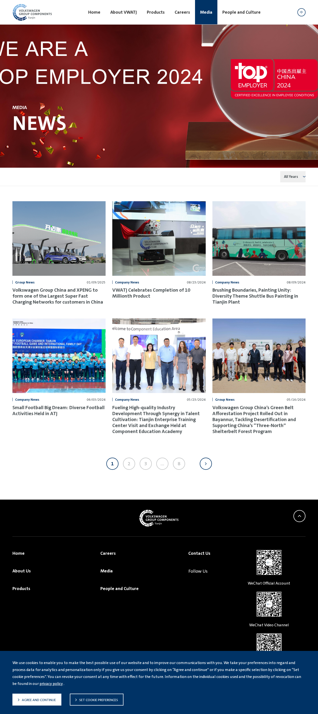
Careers (182, 12)
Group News (25, 282)
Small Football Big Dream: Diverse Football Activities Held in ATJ (58, 410)
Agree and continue (39, 700)
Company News (127, 282)
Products (156, 12)
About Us (21, 571)
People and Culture (241, 12)
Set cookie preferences (98, 700)
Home (94, 12)
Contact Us (199, 553)
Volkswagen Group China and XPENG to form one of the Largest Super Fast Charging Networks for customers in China (57, 296)
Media (206, 12)
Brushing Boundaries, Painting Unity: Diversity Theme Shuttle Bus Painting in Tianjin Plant (255, 296)
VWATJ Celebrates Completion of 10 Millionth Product (151, 293)
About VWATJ (123, 12)
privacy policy (51, 683)
